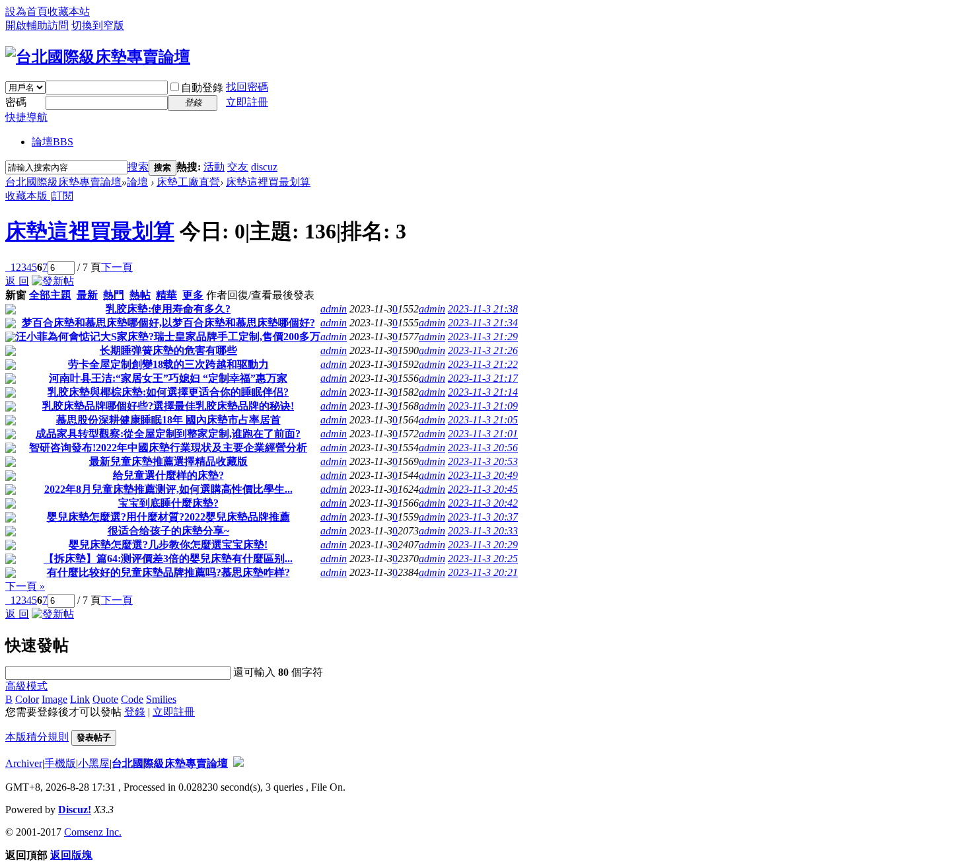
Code (132, 699)
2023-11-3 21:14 (483, 392)
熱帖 (140, 295)
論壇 (52, 141)
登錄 (134, 711)
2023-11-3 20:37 (483, 517)
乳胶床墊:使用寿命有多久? (168, 308)
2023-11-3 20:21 (483, 572)
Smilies (161, 699)
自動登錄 (202, 87)
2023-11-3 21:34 (483, 322)
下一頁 (117, 267)
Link (80, 699)
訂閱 (62, 195)
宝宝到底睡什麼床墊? (168, 503)
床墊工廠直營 (188, 182)
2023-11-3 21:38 (483, 308)
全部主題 (50, 295)
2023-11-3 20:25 (483, 558)
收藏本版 (27, 195)
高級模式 (26, 686)
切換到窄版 (97, 25)
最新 (87, 295)
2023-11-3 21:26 (483, 350)
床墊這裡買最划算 (268, 182)
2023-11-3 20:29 (483, 544)
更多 (192, 295)
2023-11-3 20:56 (483, 447)
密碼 (15, 102)
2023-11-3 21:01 (483, 433)
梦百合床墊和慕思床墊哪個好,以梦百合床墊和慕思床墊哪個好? (168, 322)
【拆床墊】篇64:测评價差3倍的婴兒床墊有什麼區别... (168, 558)
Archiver (23, 763)
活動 (214, 166)
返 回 (17, 281)
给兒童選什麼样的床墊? (168, 475)
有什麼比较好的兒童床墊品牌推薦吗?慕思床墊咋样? (168, 572)
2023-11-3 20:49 (483, 475)
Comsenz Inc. (93, 832)
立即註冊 (247, 102)
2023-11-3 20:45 (483, 489)
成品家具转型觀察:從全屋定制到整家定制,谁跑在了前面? (168, 433)
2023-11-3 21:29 (483, 336)
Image (54, 699)
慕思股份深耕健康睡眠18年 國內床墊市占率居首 (168, 419)
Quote (105, 699)
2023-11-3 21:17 (483, 378)
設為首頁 (26, 11)
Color (27, 699)
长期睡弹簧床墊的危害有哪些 (168, 350)
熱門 (113, 295)
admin (333, 308)
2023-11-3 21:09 (483, 406)
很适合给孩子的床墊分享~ (168, 530)
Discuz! (74, 809)
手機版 (60, 763)
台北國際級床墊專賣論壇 (63, 182)
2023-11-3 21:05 (483, 419)
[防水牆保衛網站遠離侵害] (238, 763)
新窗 (15, 295)
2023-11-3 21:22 (483, 364)
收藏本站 (69, 11)
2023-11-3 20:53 (483, 461)
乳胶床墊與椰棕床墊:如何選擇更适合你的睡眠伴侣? (168, 392)
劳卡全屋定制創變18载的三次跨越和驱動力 (168, 364)
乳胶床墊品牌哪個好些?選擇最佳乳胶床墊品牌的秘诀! (168, 406)
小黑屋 (94, 763)
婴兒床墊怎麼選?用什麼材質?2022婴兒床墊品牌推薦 (168, 517)
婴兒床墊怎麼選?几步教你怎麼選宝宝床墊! (168, 544)
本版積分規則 (37, 736)
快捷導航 (26, 117)
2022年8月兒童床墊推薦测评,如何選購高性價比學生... (168, 489)
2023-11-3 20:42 (483, 503)
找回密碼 (247, 86)
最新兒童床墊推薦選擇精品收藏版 (168, 461)
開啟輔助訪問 (37, 25)
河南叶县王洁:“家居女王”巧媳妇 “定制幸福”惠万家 (168, 378)
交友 (237, 166)
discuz (264, 166)
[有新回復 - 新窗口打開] (10, 310)
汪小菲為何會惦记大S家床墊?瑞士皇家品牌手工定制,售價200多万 (168, 336)
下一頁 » (25, 586)
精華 (166, 295)
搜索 (138, 166)
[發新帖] (53, 281)
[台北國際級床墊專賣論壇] (97, 56)
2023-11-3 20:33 (483, 530)
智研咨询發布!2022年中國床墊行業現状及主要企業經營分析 (168, 447)
